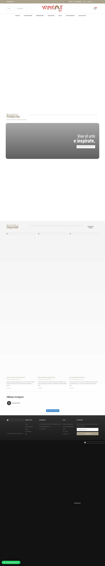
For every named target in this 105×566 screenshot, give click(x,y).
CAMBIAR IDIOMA (10, 2)
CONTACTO (90, 2)
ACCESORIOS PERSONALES (70, 15)
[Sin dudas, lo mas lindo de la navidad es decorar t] (18, 407)
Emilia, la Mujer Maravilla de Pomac (46, 377)
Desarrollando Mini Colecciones (77, 377)
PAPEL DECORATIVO (51, 15)
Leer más (9, 388)
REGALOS (60, 15)
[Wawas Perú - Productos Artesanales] (52, 8)
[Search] (28, 8)
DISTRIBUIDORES (78, 2)
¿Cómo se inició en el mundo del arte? (16, 377)
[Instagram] (97, 2)
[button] (91, 227)
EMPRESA (71, 2)
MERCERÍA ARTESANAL (40, 15)
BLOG (85, 2)
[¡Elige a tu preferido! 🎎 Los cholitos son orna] (64, 407)
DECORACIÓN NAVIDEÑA (28, 15)
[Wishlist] (91, 8)
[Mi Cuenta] (86, 8)
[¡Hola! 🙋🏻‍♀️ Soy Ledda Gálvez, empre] (87, 407)
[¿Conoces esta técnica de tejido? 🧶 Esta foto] (41, 407)
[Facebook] (95, 2)
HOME (66, 2)
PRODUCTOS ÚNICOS (82, 15)
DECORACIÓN (17, 15)
